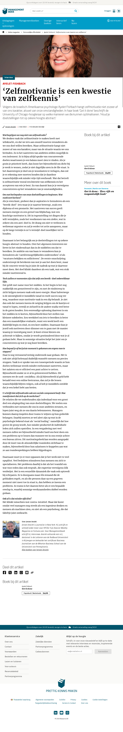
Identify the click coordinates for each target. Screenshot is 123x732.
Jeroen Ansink (10, 127)
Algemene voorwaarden (45, 700)
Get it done (89, 168)
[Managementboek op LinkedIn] (55, 713)
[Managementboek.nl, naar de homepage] (13, 14)
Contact (8, 647)
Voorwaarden (10, 652)
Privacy (73, 700)
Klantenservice (12, 636)
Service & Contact (69, 703)
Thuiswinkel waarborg (22, 700)
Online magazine (14, 32)
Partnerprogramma (13, 676)
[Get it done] (92, 150)
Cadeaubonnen (42, 652)
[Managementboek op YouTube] (61, 713)
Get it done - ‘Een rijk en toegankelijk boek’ (99, 192)
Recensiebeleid (11, 671)
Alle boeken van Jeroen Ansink (35, 550)
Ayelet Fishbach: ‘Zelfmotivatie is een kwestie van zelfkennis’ (65, 32)
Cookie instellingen (100, 700)
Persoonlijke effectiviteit (31, 32)
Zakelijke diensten (44, 642)
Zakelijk (39, 636)
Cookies (84, 700)
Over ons (9, 642)
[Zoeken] (76, 11)
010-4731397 (115, 21)
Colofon (62, 700)
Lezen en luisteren (13, 661)
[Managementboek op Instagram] (67, 713)
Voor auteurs (10, 666)
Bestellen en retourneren (16, 656)
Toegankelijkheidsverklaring (46, 703)
